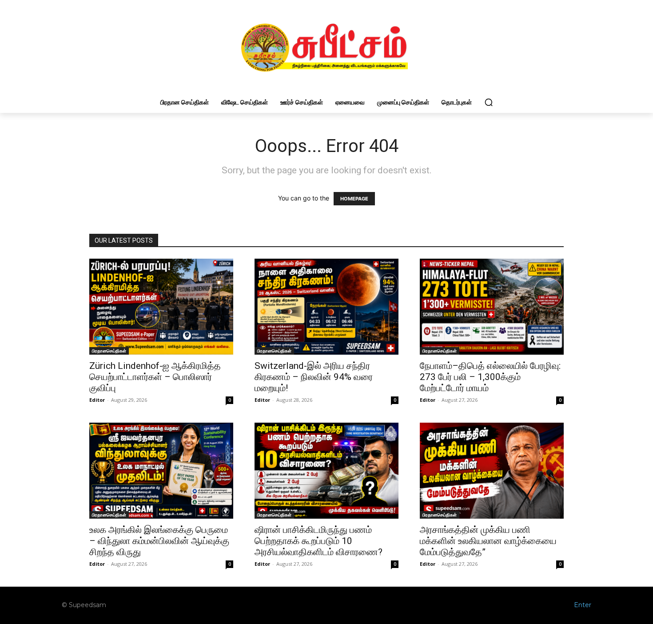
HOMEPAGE (354, 199)
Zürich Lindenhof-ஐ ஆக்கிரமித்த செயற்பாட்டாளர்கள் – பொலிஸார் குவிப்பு (155, 376)
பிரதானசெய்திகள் (109, 351)
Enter (582, 605)
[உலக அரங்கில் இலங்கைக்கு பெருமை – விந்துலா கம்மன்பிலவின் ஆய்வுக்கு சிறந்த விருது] (161, 471)
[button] (488, 102)
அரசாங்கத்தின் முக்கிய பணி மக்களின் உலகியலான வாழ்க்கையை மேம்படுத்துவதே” (488, 540)
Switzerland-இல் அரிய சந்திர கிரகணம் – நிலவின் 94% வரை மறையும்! (314, 376)
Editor (97, 399)
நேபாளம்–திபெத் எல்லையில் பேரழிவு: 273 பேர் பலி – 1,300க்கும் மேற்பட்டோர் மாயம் (490, 376)
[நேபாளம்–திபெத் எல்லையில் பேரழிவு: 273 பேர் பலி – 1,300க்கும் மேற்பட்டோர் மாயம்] (492, 307)
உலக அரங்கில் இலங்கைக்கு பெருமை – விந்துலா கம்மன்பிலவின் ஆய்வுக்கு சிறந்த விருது (159, 540)
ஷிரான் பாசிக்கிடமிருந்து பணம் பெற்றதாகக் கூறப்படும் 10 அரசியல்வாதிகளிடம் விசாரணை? (318, 540)
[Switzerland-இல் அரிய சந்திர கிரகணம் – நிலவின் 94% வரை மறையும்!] (326, 307)
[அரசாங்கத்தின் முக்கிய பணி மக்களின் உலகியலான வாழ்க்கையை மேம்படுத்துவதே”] (492, 471)
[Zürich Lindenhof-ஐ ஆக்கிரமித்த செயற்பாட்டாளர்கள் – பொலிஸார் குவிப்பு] (161, 307)
